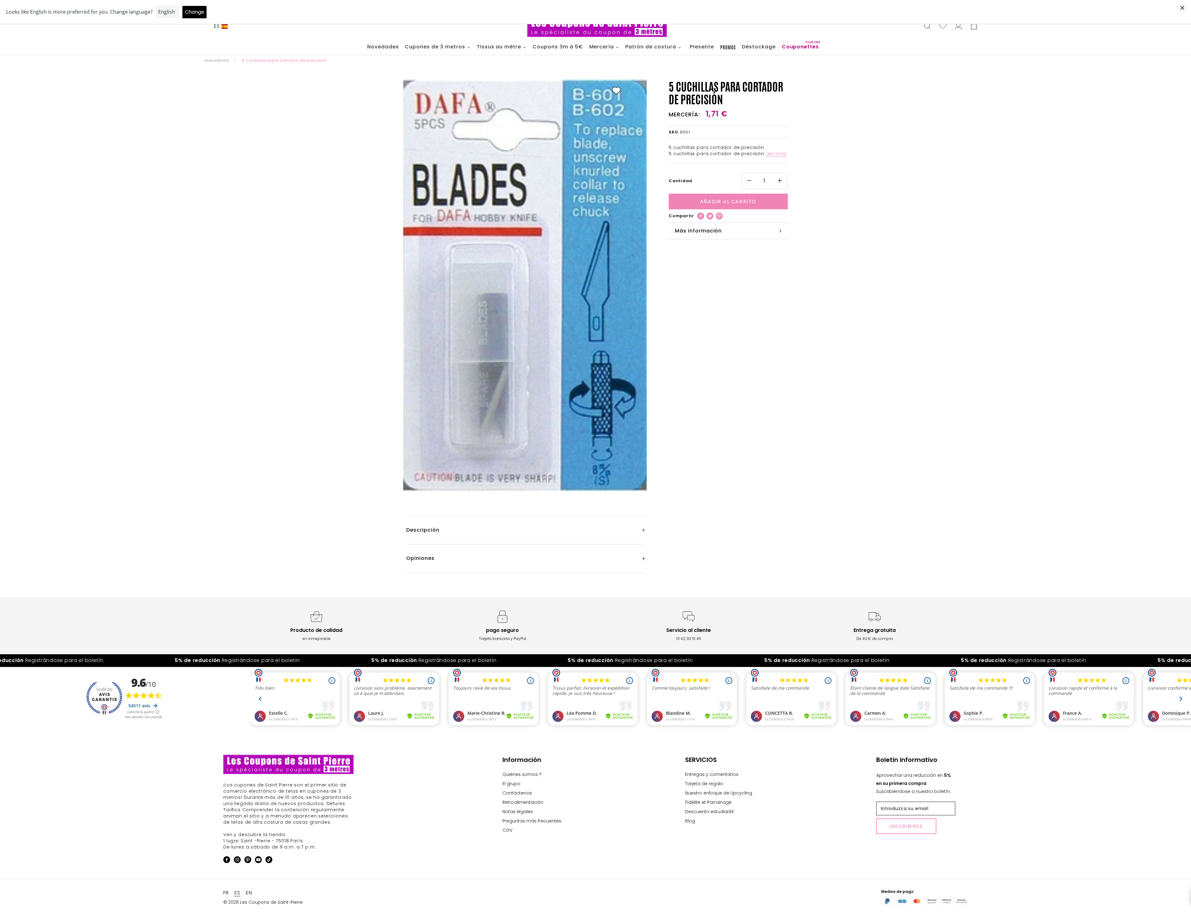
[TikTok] (268, 860)
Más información (698, 230)
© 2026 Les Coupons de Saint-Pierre (263, 902)
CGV (507, 830)
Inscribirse (906, 826)
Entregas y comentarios (711, 774)
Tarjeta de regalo (704, 784)
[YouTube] (258, 860)
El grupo (511, 784)
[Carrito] (974, 26)
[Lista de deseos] (943, 26)
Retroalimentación (522, 802)
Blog (690, 821)
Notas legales (517, 811)
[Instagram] (237, 860)
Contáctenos (517, 793)
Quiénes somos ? (522, 774)
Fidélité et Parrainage (708, 802)
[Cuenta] (958, 26)
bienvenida (217, 60)
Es (217, 26)
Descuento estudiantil (709, 811)
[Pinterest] (719, 216)
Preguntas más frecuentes (531, 821)
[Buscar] (927, 26)
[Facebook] (700, 216)
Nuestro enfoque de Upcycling (718, 793)
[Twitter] (710, 216)
